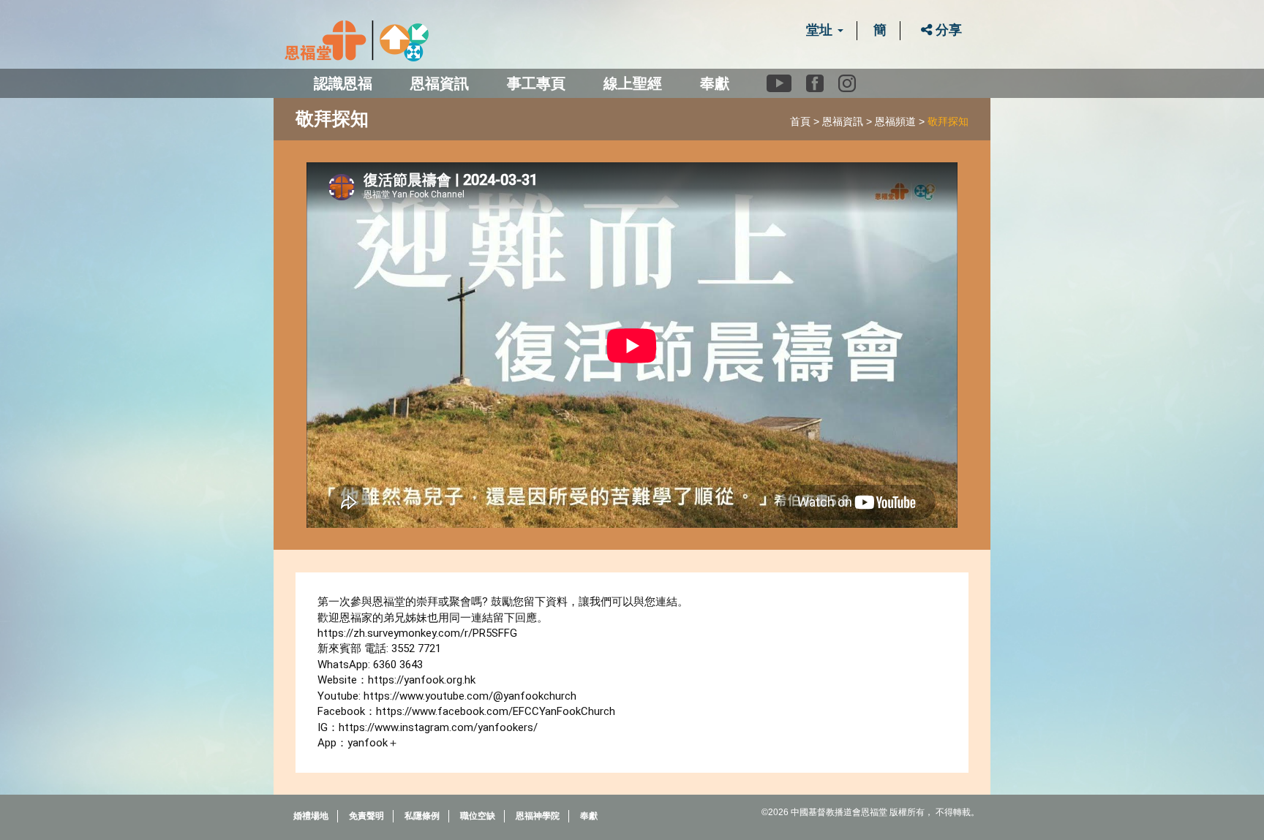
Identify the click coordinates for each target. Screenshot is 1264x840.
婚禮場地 (310, 816)
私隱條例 (422, 816)
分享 (947, 30)
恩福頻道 (895, 121)
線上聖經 (632, 83)
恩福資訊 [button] (439, 83)
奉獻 (714, 83)
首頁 (800, 121)
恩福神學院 (538, 816)
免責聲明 (366, 816)
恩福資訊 (842, 121)
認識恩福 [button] (343, 83)
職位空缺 (477, 816)
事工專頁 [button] (536, 83)
